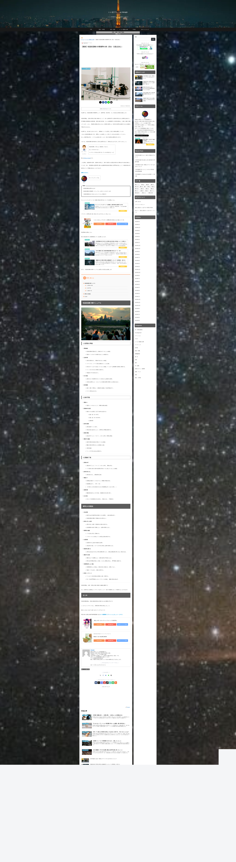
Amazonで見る (99, 223)
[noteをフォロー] (101, 665)
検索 (136, 36)
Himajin (93, 650)
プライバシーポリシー (140, 204)
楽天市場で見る (110, 223)
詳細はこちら (118, 33)
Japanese (85, 43)
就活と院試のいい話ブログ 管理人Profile (144, 207)
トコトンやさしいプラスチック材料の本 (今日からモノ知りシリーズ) (109, 220)
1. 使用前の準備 (89, 285)
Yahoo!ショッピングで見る (122, 223)
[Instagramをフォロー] (95, 665)
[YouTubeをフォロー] (97, 665)
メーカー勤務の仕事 (89, 39)
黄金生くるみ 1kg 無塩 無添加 (100, 636)
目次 (87, 278)
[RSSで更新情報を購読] (105, 665)
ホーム (82, 39)
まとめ (86, 296)
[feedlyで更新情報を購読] (103, 665)
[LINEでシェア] (108, 102)
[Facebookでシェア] (103, 102)
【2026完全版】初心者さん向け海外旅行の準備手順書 (145, 160)
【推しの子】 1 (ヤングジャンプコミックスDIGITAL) (105, 620)
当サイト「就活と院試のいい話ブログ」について (145, 211)
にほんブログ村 (135, 836)
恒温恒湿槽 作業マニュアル (90, 283)
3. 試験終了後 (89, 290)
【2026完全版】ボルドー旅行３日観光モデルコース (145, 156)
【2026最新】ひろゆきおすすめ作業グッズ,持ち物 (145, 175)
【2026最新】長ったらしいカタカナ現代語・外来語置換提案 (145, 170)
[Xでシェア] (100, 102)
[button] (111, 102)
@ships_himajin (87, 158)
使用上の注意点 (88, 293)
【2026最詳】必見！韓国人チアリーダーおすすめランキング (145, 165)
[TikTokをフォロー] (99, 665)
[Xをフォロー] (93, 665)
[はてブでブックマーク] (106, 102)
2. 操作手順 (88, 288)
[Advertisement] (105, 57)
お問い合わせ (138, 201)
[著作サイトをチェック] (91, 665)
